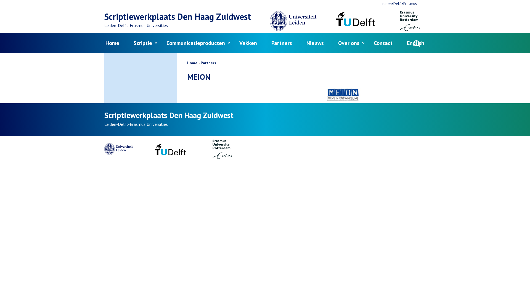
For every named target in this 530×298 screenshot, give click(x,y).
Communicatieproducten (195, 43)
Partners (281, 43)
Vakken (248, 43)
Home (112, 43)
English (415, 43)
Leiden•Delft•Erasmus (399, 3)
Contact (383, 43)
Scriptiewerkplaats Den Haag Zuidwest (177, 16)
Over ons (348, 43)
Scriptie (143, 43)
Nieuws (315, 43)
